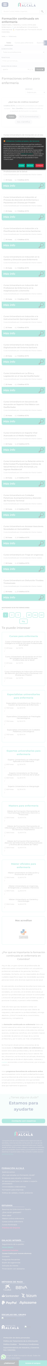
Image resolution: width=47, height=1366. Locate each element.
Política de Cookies (27, 154)
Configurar (39, 165)
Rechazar (30, 165)
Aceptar (21, 165)
